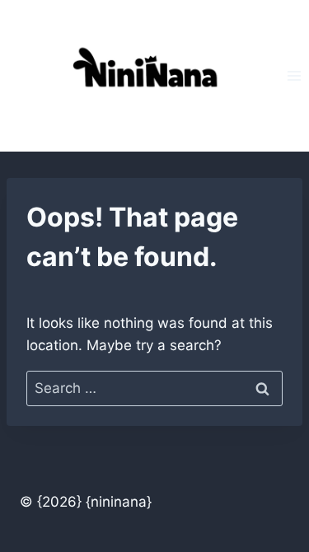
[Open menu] (294, 75)
